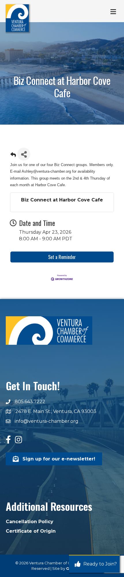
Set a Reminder (62, 257)
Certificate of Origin (31, 531)
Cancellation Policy (29, 521)
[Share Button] (23, 154)
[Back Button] (13, 156)
